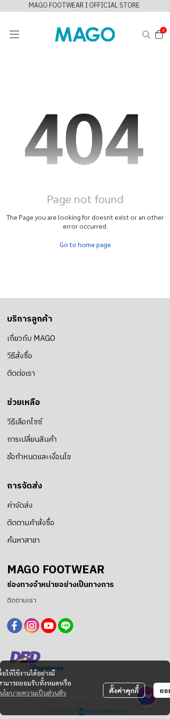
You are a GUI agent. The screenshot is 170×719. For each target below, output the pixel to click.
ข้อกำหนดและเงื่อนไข (39, 457)
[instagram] (31, 625)
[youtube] (48, 625)
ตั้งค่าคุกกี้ (124, 690)
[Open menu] (14, 34)
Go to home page (85, 244)
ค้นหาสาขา (23, 540)
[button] (146, 34)
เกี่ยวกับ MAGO (31, 338)
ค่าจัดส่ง (20, 505)
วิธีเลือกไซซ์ (24, 422)
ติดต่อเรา (21, 373)
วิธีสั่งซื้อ (19, 356)
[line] (65, 625)
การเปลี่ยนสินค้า (32, 439)
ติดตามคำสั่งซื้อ (30, 523)
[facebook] (14, 625)
